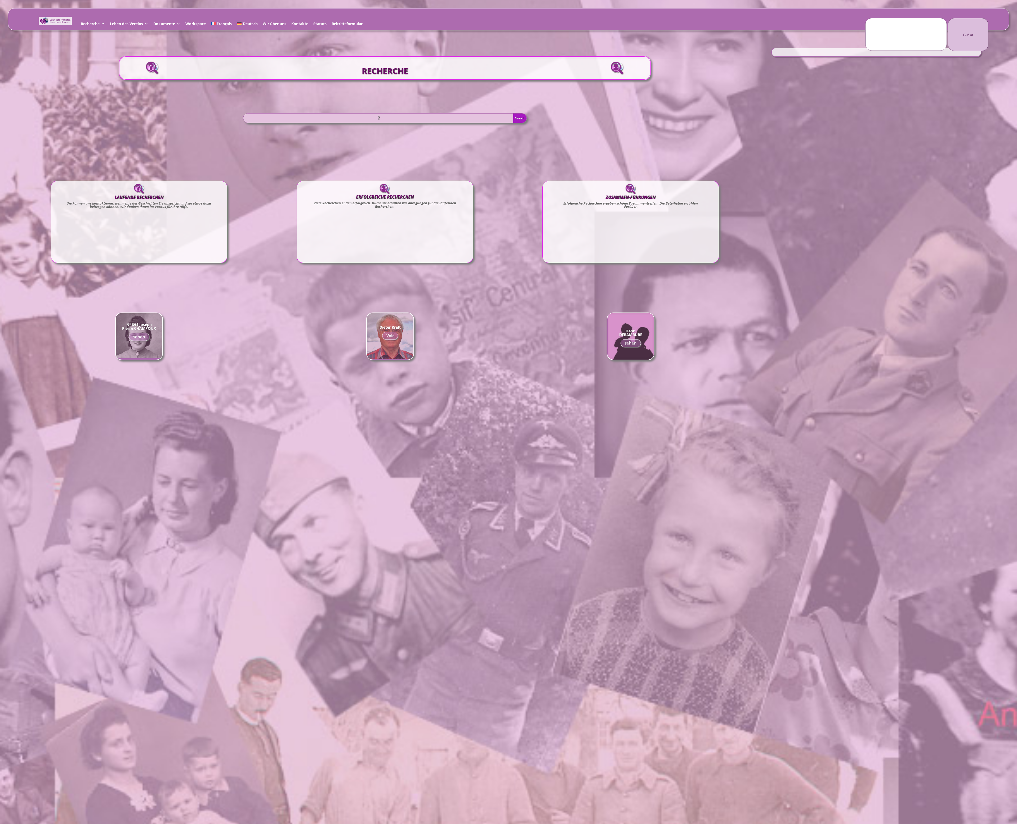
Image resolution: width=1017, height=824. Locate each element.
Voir (390, 337)
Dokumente (164, 24)
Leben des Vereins (126, 24)
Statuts (320, 24)
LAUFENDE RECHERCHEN (139, 197)
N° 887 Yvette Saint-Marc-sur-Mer (139, 326)
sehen (139, 339)
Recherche (90, 24)
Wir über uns (274, 24)
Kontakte (299, 24)
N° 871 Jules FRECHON (390, 327)
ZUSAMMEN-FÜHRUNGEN (630, 197)
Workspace (195, 24)
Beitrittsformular (347, 24)
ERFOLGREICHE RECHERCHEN (385, 197)
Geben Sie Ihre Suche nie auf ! (630, 332)
